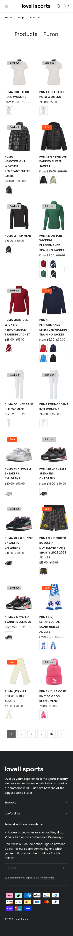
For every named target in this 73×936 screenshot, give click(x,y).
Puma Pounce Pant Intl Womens (19, 406)
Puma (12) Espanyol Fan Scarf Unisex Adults (49, 624)
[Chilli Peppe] (43, 264)
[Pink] (43, 715)
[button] (6, 6)
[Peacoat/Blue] (53, 264)
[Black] (43, 180)
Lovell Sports (21, 919)
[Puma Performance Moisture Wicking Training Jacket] (53, 300)
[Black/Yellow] (43, 571)
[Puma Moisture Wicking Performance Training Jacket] (53, 215)
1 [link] (11, 734)
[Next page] (61, 734)
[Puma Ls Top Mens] (19, 215)
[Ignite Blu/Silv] (43, 358)
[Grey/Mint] (43, 492)
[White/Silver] (9, 492)
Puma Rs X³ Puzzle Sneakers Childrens (18, 473)
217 (51, 734)
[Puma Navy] (53, 348)
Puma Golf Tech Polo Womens (17, 94)
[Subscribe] (63, 868)
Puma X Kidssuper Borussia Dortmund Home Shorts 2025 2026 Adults (52, 547)
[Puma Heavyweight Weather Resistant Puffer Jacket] (19, 136)
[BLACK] (9, 190)
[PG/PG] (43, 274)
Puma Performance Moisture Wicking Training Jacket (53, 327)
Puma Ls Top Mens (18, 236)
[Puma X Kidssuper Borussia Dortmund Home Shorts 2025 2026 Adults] (53, 518)
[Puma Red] (43, 348)
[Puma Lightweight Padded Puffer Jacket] (53, 136)
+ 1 (66, 269)
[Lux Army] (53, 180)
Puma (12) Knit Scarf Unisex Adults (15, 696)
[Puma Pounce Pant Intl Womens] (19, 384)
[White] (9, 110)
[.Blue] (43, 645)
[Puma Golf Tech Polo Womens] (19, 72)
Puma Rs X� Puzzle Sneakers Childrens (19, 543)
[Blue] (53, 645)
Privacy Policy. (47, 877)
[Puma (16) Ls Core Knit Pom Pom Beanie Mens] (53, 671)
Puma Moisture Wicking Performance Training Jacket (51, 243)
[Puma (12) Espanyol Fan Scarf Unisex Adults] (53, 597)
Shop (21, 17)
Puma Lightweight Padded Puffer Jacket (53, 161)
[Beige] (9, 715)
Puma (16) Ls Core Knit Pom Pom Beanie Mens (52, 696)
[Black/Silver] (53, 358)
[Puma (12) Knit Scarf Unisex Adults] (19, 671)
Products (35, 17)
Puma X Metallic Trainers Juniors (18, 619)
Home (8, 17)
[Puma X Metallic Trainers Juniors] (19, 597)
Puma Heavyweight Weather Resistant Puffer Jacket (18, 166)
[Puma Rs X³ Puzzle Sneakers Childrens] (19, 448)
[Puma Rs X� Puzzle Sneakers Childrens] (19, 518)
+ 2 (66, 353)
